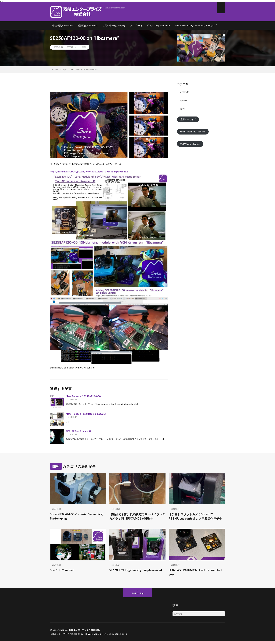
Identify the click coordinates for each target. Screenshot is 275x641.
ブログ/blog (136, 25)
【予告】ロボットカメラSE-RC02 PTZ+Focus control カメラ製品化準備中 (195, 516)
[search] (222, 613)
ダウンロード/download (158, 25)
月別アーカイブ (188, 119)
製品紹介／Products (88, 25)
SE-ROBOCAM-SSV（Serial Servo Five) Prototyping (78, 516)
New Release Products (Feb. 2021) (86, 413)
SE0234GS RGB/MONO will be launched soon (195, 572)
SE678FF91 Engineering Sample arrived (135, 570)
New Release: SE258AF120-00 (83, 396)
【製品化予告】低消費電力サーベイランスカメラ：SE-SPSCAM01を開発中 (137, 516)
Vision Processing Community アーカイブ (196, 25)
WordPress (121, 634)
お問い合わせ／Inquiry (114, 25)
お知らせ (184, 92)
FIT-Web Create (92, 634)
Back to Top (138, 593)
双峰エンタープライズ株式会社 (84, 630)
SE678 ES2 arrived (62, 570)
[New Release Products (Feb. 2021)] (57, 419)
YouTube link (192, 131)
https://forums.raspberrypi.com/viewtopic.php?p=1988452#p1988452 (89, 171)
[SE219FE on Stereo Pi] (57, 436)
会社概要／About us (62, 25)
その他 (183, 100)
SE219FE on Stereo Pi (78, 431)
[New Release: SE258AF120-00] (57, 401)
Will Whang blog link (190, 143)
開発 (84, 47)
